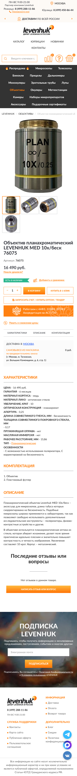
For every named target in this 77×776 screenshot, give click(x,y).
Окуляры (36, 90)
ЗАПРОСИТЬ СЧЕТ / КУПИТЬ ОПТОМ (40, 300)
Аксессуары (18, 104)
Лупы (65, 83)
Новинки (57, 41)
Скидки (52, 733)
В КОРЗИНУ (34, 291)
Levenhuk (29, 5)
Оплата (52, 708)
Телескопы (65, 68)
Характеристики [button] (17, 333)
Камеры (18, 97)
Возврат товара (57, 713)
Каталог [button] (19, 41)
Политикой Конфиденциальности (56, 672)
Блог (50, 727)
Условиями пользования (33, 675)
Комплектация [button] (61, 333)
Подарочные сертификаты (49, 104)
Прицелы (36, 75)
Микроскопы (43, 68)
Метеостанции (57, 90)
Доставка (53, 703)
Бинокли (18, 75)
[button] (19, 11)
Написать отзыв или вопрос (38, 589)
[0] (69, 58)
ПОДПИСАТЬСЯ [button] (38, 664)
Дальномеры (56, 75)
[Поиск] (5, 58)
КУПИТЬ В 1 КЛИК (60, 291)
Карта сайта (16, 733)
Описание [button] (39, 333)
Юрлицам (38, 41)
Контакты (38, 48)
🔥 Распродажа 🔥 (17, 68)
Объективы (17, 90)
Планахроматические (23, 443)
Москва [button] (28, 344)
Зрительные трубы (43, 83)
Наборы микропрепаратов (47, 97)
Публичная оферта (20, 738)
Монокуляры (16, 83)
